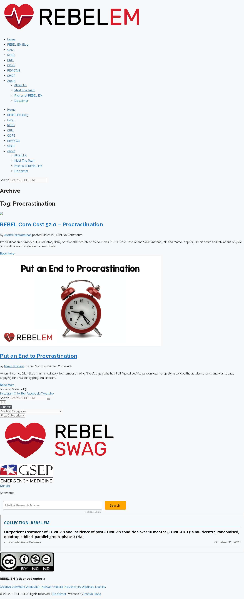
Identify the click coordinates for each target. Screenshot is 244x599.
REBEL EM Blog (17, 44)
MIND (11, 55)
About (11, 81)
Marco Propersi (14, 366)
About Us (20, 85)
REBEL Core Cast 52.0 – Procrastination (51, 224)
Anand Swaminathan (17, 235)
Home (11, 39)
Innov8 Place (92, 594)
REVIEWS (13, 70)
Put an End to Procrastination (38, 356)
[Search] (48, 399)
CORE (11, 65)
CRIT (10, 60)
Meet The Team (24, 90)
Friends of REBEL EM (28, 95)
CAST (11, 49)
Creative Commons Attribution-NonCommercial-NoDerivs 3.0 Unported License (52, 586)
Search (4, 180)
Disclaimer (21, 100)
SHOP (11, 75)
